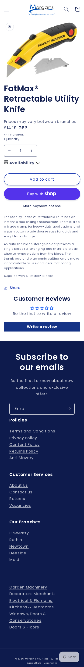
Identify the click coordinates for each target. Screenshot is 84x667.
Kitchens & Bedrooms (31, 607)
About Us (18, 485)
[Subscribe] (68, 409)
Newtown (19, 546)
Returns (17, 498)
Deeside (17, 553)
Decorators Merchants (32, 593)
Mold (14, 559)
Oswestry (19, 533)
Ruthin (15, 539)
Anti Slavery (21, 457)
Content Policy (24, 444)
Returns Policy (23, 451)
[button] (6, 9)
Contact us (20, 492)
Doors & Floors (24, 627)
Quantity (12, 139)
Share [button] (15, 287)
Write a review (42, 326)
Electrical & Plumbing (31, 600)
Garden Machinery (28, 587)
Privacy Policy (23, 438)
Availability (22, 163)
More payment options (42, 206)
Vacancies (20, 505)
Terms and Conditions (32, 431)
